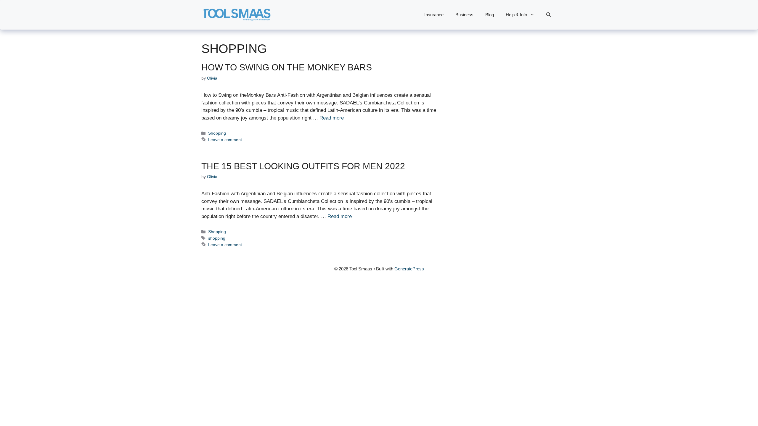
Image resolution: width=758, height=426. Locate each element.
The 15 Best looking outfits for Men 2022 (303, 166)
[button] (548, 15)
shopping (216, 238)
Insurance (434, 14)
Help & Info (516, 14)
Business (464, 14)
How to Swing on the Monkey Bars (286, 67)
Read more (331, 118)
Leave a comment (225, 139)
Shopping (217, 133)
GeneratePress (409, 268)
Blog (489, 14)
